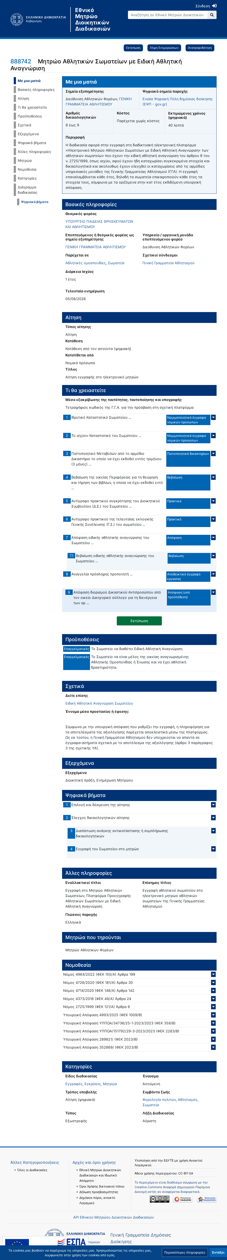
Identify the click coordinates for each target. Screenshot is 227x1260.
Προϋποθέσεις (30, 116)
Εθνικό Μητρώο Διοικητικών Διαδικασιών (92, 19)
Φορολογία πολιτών (159, 1099)
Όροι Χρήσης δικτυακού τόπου (101, 1186)
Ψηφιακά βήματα (32, 143)
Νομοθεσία (27, 169)
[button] (185, 1252)
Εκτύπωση (133, 47)
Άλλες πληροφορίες (34, 151)
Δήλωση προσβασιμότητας (98, 1192)
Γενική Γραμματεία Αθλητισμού (168, 263)
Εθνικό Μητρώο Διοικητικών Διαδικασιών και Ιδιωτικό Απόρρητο (100, 1175)
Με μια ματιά (29, 80)
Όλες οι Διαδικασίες (32, 1170)
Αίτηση (23, 98)
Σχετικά (24, 125)
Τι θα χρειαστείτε (32, 107)
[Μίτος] (40, 19)
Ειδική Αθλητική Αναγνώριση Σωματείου (99, 703)
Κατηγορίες (27, 178)
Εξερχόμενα (28, 134)
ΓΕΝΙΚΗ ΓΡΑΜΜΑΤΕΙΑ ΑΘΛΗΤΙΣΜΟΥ (95, 247)
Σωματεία (116, 263)
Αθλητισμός (188, 1099)
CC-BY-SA (185, 1173)
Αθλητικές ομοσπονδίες (85, 263)
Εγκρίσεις (92, 1084)
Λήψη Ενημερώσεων (164, 47)
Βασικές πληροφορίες (36, 89)
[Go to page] (212, 15)
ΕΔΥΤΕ (169, 1160)
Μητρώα (25, 160)
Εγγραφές (73, 1084)
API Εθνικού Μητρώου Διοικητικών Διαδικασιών (113, 1217)
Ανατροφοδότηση (200, 47)
